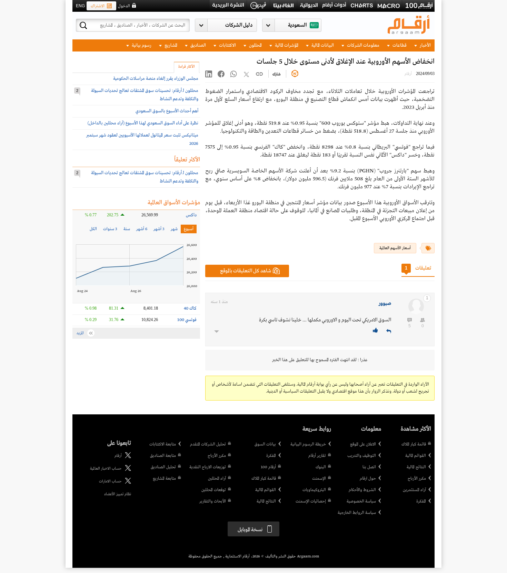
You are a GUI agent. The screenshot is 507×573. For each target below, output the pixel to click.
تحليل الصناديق (163, 467)
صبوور (385, 303)
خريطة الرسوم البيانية (308, 444)
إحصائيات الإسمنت (311, 501)
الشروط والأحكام (362, 490)
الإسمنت (319, 478)
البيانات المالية (322, 45)
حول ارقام (368, 478)
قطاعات (399, 45)
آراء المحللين (217, 478)
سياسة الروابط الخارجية (357, 513)
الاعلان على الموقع (363, 444)
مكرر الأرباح (417, 478)
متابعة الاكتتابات (162, 444)
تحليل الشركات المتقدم (208, 444)
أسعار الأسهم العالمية (395, 248)
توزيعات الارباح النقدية (207, 467)
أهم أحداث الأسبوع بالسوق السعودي (167, 111)
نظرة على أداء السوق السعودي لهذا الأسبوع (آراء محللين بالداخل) (143, 123)
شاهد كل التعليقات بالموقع (245, 270)
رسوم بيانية (141, 45)
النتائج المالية (416, 467)
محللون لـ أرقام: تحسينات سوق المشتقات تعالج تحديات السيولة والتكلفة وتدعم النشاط (144, 95)
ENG (80, 5)
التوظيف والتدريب (361, 456)
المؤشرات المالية (286, 45)
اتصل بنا (369, 467)
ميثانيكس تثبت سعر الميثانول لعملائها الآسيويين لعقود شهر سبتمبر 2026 (142, 139)
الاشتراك (98, 6)
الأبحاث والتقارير (212, 501)
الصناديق (197, 45)
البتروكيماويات (314, 490)
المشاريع (170, 45)
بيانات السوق (265, 444)
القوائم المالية (415, 456)
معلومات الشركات (362, 45)
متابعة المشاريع (164, 478)
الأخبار (425, 45)
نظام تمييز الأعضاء (117, 494)
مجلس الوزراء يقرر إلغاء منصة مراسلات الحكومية (155, 79)
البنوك (321, 467)
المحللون (255, 45)
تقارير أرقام (317, 456)
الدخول (124, 6)
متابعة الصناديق (163, 456)
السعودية (297, 25)
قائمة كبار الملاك (413, 444)
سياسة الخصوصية (361, 501)
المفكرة (421, 501)
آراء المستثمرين (414, 490)
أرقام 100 (268, 467)
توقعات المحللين (213, 490)
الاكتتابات (227, 45)
